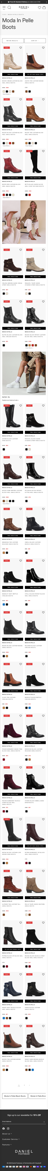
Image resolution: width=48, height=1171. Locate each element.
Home (4, 14)
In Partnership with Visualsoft (32, 1163)
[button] (24, 1134)
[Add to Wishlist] (20, 47)
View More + (7, 94)
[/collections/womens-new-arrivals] (24, 376)
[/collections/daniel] (24, 223)
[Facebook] (3, 1128)
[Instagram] (8, 1128)
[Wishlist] (39, 7)
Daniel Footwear (17, 1163)
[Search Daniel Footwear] (9, 7)
